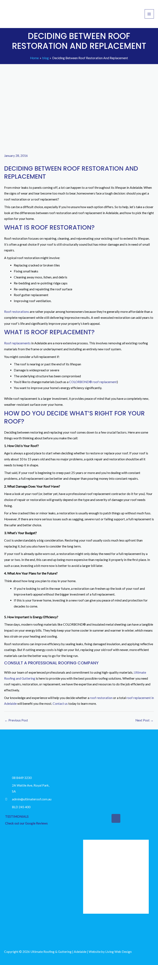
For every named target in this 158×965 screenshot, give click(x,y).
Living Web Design (118, 951)
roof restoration (101, 698)
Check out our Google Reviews (26, 823)
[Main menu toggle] (149, 14)
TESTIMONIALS (17, 816)
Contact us (60, 703)
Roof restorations (16, 311)
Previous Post (16, 720)
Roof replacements (17, 343)
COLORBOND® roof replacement (93, 382)
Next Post (144, 720)
